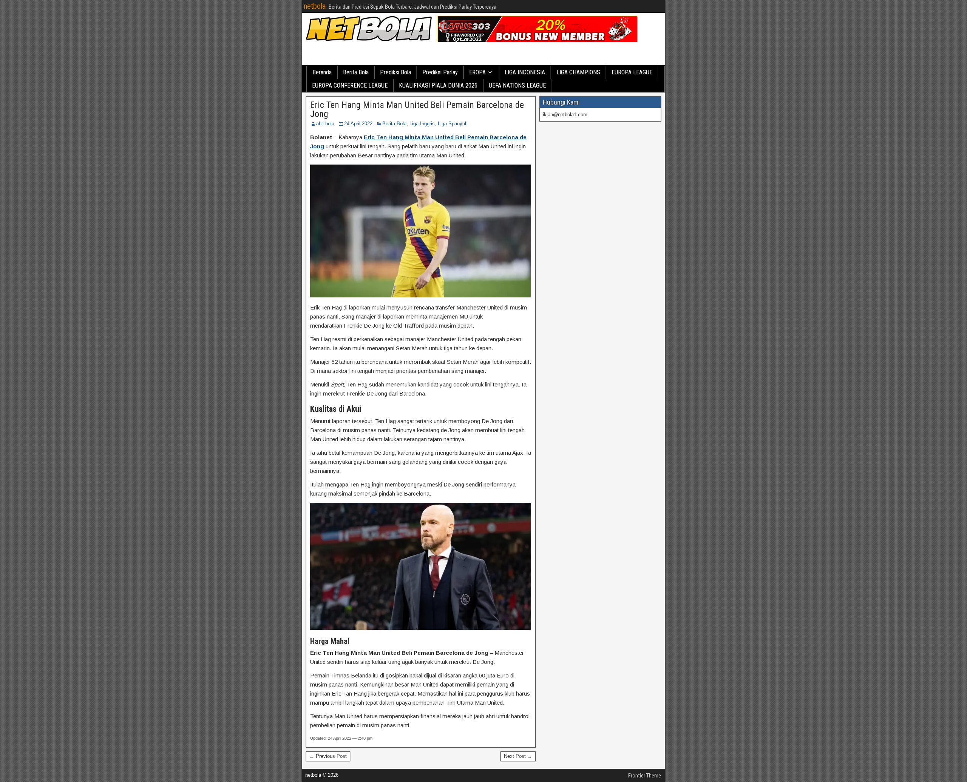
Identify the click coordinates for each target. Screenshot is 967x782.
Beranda (322, 72)
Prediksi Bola (395, 72)
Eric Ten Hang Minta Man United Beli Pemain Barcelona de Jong (417, 109)
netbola (315, 6)
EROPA (477, 72)
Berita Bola (356, 72)
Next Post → (518, 756)
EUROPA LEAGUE (632, 72)
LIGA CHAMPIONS (578, 72)
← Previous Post (328, 756)
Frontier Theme (644, 775)
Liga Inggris (422, 123)
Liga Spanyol (452, 123)
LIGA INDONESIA (525, 72)
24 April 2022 (358, 123)
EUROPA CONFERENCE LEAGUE (350, 85)
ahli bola (325, 123)
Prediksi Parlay (440, 72)
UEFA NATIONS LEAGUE (517, 85)
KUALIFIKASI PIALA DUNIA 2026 (438, 85)
